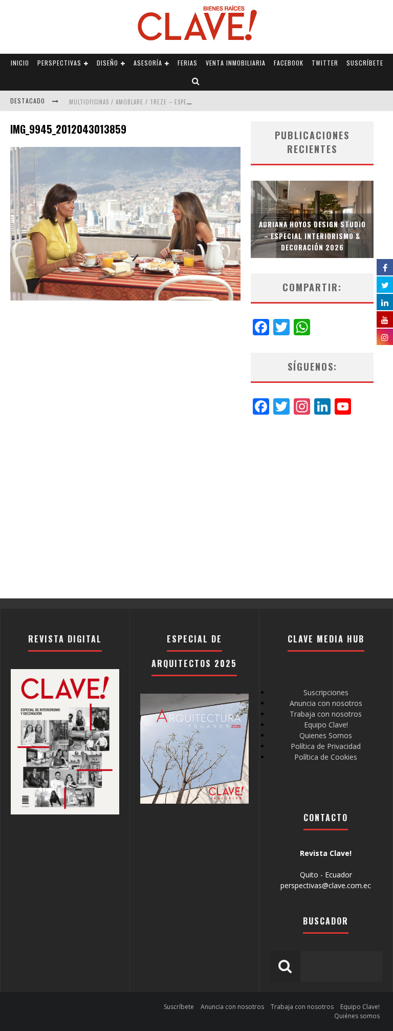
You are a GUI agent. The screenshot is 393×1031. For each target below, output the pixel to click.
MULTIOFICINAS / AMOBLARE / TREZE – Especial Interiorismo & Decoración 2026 (182, 102)
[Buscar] (196, 81)
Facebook (288, 62)
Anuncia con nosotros (326, 703)
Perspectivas (59, 62)
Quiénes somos (357, 1016)
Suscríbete (364, 62)
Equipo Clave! (326, 724)
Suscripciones (325, 692)
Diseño (107, 62)
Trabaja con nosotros (326, 714)
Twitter (325, 62)
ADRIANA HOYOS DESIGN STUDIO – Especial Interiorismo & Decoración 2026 (312, 235)
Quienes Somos (325, 735)
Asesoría (148, 62)
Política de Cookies (325, 757)
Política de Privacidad (326, 746)
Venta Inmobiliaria (236, 62)
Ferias (188, 62)
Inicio (20, 62)
